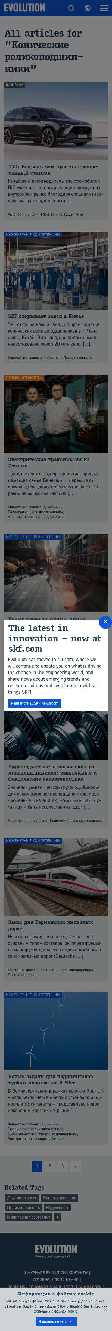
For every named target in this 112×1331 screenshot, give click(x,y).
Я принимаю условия (56, 1321)
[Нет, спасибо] (105, 1309)
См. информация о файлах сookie (71, 1309)
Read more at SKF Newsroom (34, 703)
